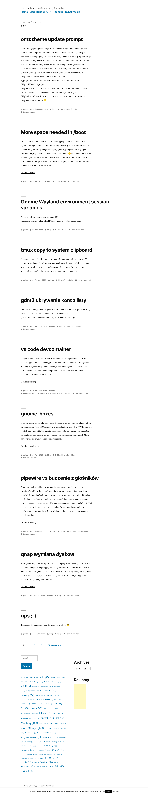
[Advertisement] (80, 696)
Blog (32, 11)
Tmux (66, 280)
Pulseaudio (83, 531)
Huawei (57, 708)
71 (42, 645)
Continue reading (30, 172)
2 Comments (75, 181)
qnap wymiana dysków (47, 554)
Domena (50, 695)
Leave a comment (30, 112)
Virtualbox (35, 762)
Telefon (59, 750)
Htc (51, 708)
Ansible (62, 326)
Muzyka (42, 723)
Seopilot (40, 746)
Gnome (58, 230)
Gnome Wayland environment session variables (65, 205)
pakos (25, 109)
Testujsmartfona (26, 754)
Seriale (47, 746)
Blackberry (49, 681)
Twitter (33, 758)
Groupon (44, 704)
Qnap (59, 596)
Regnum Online (51, 742)
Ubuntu (43, 758)
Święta (59, 766)
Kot (60, 713)
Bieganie (39, 681)
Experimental (25, 699)
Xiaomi (51, 766)
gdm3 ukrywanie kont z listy (53, 300)
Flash (41, 699)
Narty (50, 723)
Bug (51, 686)
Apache (53, 677)
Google (35, 704)
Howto (62, 109)
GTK (48, 11)
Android (42, 677)
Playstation (32, 733)
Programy (49, 737)
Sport (54, 746)
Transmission (51, 754)
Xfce (44, 766)
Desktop (27, 695)
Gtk (25, 708)
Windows (46, 762)
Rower (25, 746)
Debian (57, 181)
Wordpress (28, 766)
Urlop (53, 758)
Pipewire (75, 531)
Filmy (34, 699)
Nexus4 (57, 723)
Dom (43, 695)
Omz (72, 109)
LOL (59, 718)
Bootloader (36, 686)
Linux (68, 109)
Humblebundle (25, 713)
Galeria (50, 699)
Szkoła (49, 750)
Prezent (53, 733)
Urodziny (26, 762)
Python (61, 393)
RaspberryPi (38, 742)
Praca (45, 733)
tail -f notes (27, 8)
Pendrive (57, 728)
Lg (36, 718)
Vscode (67, 393)
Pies (63, 729)
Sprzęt (26, 749)
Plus (39, 733)
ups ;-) (28, 616)
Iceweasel (34, 713)
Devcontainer (34, 393)
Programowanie (52, 393)
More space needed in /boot (53, 132)
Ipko (55, 713)
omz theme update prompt (52, 39)
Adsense (32, 677)
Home (24, 11)
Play (24, 733)
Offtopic (36, 728)
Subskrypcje (72, 11)
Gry (58, 703)
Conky (24, 691)
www (38, 766)
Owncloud (49, 728)
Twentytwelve (25, 758)
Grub (50, 704)
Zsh (76, 109)
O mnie (59, 11)
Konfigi (40, 11)
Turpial (59, 754)
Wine (56, 762)
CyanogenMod (35, 691)
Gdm (74, 326)
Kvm (68, 455)
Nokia (63, 723)
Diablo (37, 695)
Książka (24, 718)
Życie (28, 771)
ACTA (24, 678)
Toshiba (42, 754)
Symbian (40, 750)
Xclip (71, 280)
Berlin (30, 681)
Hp (45, 708)
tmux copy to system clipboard (56, 250)
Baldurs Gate (61, 677)
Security (33, 746)
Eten (56, 695)
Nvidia (24, 728)
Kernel (63, 181)
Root (62, 742)
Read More (115, 791)
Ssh (34, 750)
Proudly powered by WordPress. (42, 786)
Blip (57, 682)
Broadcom (44, 686)
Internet (45, 713)
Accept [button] (108, 791)
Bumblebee (57, 686)
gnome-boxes (37, 414)
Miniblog (29, 723)
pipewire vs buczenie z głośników (60, 478)
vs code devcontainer (46, 349)
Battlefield (24, 681)
